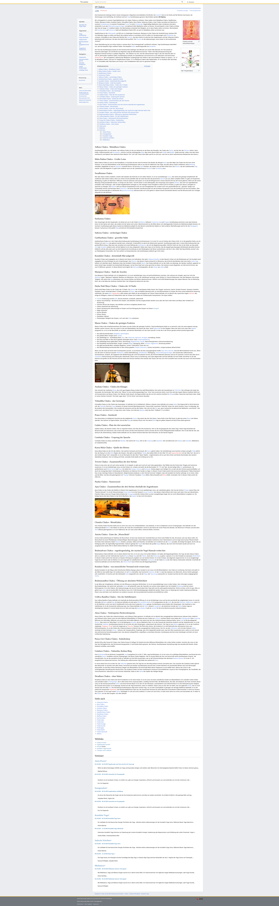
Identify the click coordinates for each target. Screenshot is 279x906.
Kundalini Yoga (101, 815)
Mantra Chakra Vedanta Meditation (104, 364)
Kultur (134, 46)
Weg (142, 152)
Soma (170, 542)
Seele (175, 404)
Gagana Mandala (176, 453)
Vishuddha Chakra (102, 706)
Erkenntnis (123, 188)
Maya (145, 574)
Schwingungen (185, 618)
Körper (156, 267)
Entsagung (131, 494)
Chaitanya (180, 586)
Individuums (142, 245)
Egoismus (138, 337)
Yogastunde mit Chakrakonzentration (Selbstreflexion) (109, 500)
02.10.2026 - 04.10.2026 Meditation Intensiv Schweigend (110, 869)
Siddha (188, 602)
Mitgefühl (117, 333)
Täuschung (153, 574)
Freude (142, 341)
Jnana (125, 492)
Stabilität (105, 624)
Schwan (186, 490)
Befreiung (192, 164)
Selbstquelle (112, 33)
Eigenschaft (157, 328)
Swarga (126, 475)
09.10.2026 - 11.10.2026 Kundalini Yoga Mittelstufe (109, 828)
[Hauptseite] (84, 11)
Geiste (149, 168)
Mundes (122, 441)
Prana (127, 24)
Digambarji (113, 689)
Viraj (130, 572)
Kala (113, 602)
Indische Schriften (102, 840)
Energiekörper (105, 24)
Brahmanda (101, 654)
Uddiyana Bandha (153, 259)
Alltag (171, 394)
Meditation (142, 222)
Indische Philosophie (134, 893)
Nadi (129, 562)
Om (181, 467)
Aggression (154, 343)
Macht (143, 263)
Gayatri (134, 496)
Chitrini (125, 562)
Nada (194, 451)
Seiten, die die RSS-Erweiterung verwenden (112, 893)
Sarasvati (147, 469)
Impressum (96, 904)
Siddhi (165, 152)
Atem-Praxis (100, 761)
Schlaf (119, 335)
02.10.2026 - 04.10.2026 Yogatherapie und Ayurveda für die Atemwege (114, 764)
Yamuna (139, 469)
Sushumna (112, 30)
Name (141, 671)
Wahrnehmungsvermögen (116, 26)
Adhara (99, 734)
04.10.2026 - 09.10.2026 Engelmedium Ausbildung (109, 791)
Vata (162, 350)
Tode (130, 318)
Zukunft (162, 179)
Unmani (145, 492)
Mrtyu (164, 475)
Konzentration (101, 30)
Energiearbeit (100, 788)
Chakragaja (100, 728)
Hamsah (191, 293)
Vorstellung (159, 168)
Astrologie (130, 190)
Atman (114, 630)
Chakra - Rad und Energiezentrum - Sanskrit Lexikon (109, 196)
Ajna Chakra (100, 704)
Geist (96, 529)
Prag (110, 626)
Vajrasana (119, 166)
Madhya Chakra (101, 716)
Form (156, 660)
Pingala (166, 222)
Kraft (115, 298)
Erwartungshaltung (144, 339)
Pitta (166, 350)
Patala (144, 453)
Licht (96, 247)
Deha (129, 492)
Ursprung (150, 441)
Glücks (171, 150)
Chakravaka (100, 720)
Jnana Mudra (141, 608)
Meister (175, 624)
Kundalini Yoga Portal (103, 748)
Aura (126, 654)
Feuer (120, 469)
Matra (105, 602)
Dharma (133, 261)
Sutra (165, 560)
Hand (141, 166)
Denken (176, 182)
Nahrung (135, 267)
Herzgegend (194, 226)
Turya (113, 406)
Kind (107, 243)
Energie (155, 308)
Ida (160, 222)
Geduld (137, 347)
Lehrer (125, 586)
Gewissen (151, 572)
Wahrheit (97, 277)
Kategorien (97, 893)
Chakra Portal (101, 742)
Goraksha (152, 46)
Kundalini (103, 247)
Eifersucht (131, 337)
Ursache (138, 39)
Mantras (142, 410)
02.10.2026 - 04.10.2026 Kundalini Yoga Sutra (107, 818)
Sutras (149, 451)
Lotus (169, 177)
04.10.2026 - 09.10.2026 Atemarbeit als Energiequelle (110, 774)
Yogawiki (84, 2)
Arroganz (144, 337)
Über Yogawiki (88, 904)
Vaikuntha (124, 663)
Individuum (174, 628)
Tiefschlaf (178, 390)
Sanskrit (158, 15)
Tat (160, 572)
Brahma (175, 658)
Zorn (123, 337)
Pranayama (98, 356)
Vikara (126, 556)
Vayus (132, 291)
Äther (112, 453)
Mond (189, 418)
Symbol (154, 608)
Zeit (108, 28)
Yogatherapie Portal (103, 744)
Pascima (130, 626)
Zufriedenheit (143, 352)
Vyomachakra (101, 718)
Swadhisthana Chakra (103, 712)
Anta (191, 602)
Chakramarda (101, 726)
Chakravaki (100, 722)
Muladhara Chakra (102, 714)
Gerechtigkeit (124, 333)
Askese (144, 604)
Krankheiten (170, 35)
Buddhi (172, 152)
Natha (149, 602)
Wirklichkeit (196, 556)
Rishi (110, 293)
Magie (131, 343)
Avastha (150, 492)
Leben (162, 267)
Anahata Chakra (102, 708)
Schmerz (147, 343)
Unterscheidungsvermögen (164, 352)
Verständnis (116, 152)
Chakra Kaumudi (102, 732)
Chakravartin (101, 730)
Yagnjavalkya (116, 293)
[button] (112, 204)
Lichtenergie (139, 24)
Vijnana (180, 658)
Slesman (171, 350)
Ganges (133, 469)
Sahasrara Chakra (102, 702)
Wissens (186, 150)
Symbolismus (99, 57)
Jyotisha (124, 190)
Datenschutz (80, 904)
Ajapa (158, 544)
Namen (133, 289)
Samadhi (188, 441)
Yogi (128, 17)
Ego (112, 279)
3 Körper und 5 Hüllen (103, 750)
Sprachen (159, 441)
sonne (165, 162)
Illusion (97, 622)
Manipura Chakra (102, 710)
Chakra (126, 893)
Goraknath (157, 606)
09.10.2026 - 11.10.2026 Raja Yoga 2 (105, 853)
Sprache (129, 37)
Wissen (177, 166)
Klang (114, 390)
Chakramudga (101, 724)
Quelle (99, 693)
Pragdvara (105, 626)
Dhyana (180, 441)
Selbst (194, 628)
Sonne (135, 418)
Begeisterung (135, 341)
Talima (147, 606)
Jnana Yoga (194, 261)
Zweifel (193, 328)
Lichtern (157, 618)
